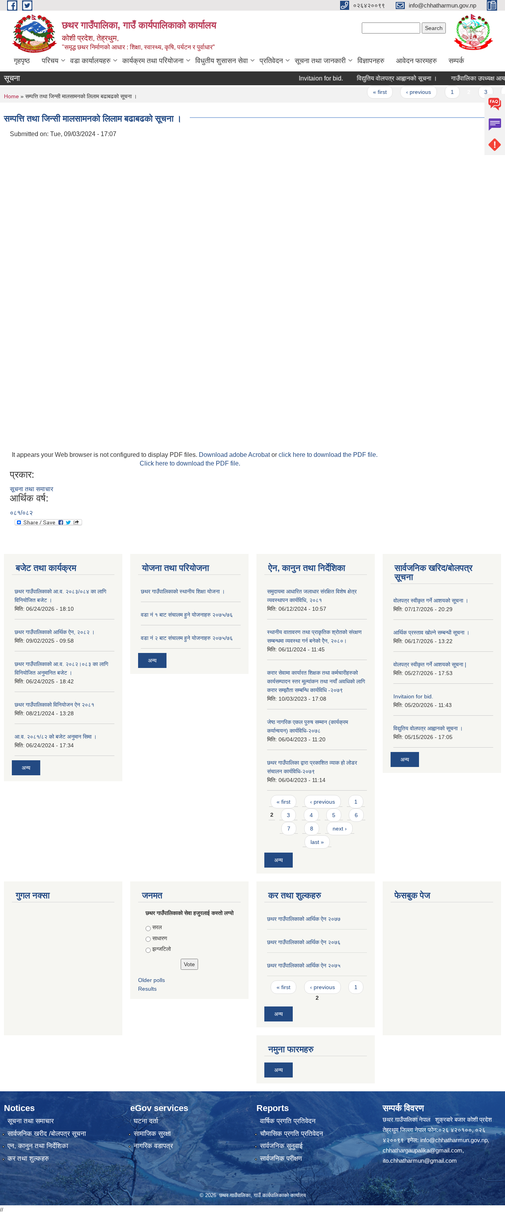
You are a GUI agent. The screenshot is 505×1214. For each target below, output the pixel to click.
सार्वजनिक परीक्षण (281, 1158)
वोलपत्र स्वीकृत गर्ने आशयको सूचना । (430, 600)
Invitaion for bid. (307, 78)
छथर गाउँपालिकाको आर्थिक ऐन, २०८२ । (55, 632)
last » (317, 842)
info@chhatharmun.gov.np (454, 1140)
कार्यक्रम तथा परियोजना (152, 61)
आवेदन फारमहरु (416, 61)
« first (366, 92)
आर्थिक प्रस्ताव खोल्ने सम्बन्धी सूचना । (431, 632)
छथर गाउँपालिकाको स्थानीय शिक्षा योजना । (183, 591)
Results (147, 989)
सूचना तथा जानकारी (320, 61)
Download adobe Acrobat (235, 454)
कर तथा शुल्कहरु (28, 1158)
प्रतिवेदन (271, 61)
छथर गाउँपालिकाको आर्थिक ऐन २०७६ (303, 942)
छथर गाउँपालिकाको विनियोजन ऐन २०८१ (54, 704)
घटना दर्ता (146, 1121)
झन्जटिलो (161, 949)
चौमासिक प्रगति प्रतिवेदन (291, 1133)
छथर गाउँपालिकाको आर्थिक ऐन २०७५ (303, 965)
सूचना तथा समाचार (31, 489)
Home (11, 96)
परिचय (50, 61)
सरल (157, 927)
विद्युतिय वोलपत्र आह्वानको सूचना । (383, 78)
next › (340, 828)
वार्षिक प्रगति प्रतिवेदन (288, 1121)
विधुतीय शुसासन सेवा (221, 61)
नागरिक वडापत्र (153, 1146)
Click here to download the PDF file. (190, 463)
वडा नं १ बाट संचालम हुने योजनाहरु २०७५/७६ (187, 615)
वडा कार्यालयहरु (90, 61)
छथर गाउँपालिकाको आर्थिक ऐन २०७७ (303, 919)
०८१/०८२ (21, 512)
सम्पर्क (456, 61)
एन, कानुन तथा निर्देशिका (37, 1146)
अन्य (26, 768)
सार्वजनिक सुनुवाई (281, 1146)
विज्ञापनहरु (370, 61)
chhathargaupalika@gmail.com (422, 1150)
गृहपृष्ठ (22, 61)
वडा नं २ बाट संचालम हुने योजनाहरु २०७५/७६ (187, 638)
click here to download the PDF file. (328, 454)
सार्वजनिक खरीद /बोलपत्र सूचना (46, 1133)
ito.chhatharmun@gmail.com (420, 1160)
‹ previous (405, 92)
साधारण (159, 938)
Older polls (151, 980)
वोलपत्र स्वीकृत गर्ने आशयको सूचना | (429, 664)
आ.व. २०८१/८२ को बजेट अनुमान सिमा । (56, 736)
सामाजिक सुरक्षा (152, 1133)
